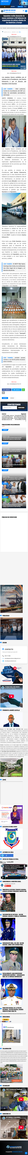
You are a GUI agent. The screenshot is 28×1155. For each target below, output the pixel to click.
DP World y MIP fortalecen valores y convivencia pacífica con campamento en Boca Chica (13, 479)
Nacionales (12, 398)
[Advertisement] (5, 559)
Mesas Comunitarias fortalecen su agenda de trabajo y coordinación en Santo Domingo (12, 505)
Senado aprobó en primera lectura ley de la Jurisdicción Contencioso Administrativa (12, 438)
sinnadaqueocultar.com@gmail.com (13, 658)
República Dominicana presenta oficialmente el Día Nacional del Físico (13, 465)
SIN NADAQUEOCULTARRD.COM (17, 1152)
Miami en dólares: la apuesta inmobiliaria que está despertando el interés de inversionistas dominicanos (14, 451)
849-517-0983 (7, 656)
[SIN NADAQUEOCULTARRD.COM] (14, 1149)
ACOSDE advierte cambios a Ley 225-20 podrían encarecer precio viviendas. (14, 359)
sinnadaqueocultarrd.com (10, 661)
